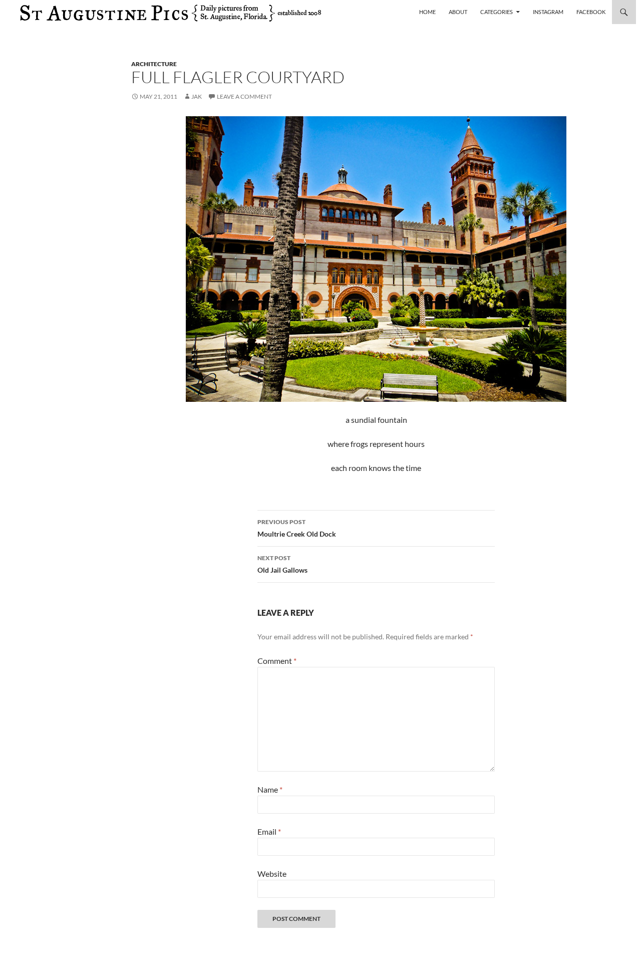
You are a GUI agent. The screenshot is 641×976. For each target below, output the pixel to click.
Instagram (548, 12)
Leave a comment (244, 96)
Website (271, 873)
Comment (276, 660)
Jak (196, 96)
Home (427, 12)
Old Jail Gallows (282, 564)
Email (269, 831)
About (458, 12)
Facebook (590, 12)
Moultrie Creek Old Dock (296, 528)
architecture (154, 64)
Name (269, 789)
